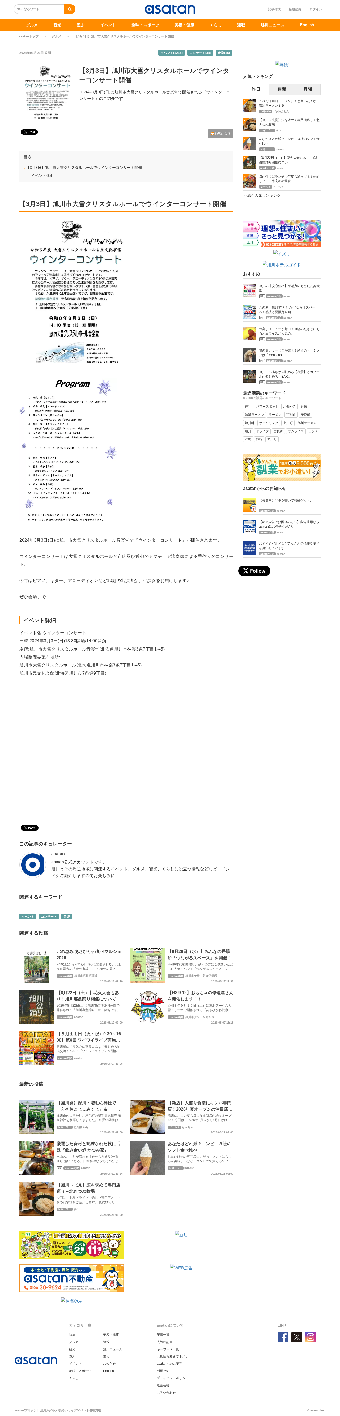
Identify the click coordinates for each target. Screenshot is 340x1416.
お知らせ (109, 1364)
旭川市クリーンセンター (201, 1017)
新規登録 (295, 9)
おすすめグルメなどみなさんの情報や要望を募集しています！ (289, 546)
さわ (76, 1209)
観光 (57, 25)
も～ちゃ (187, 1127)
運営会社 (163, 1385)
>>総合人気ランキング (262, 195)
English (307, 25)
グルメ (32, 25)
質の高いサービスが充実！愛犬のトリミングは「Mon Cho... (289, 353)
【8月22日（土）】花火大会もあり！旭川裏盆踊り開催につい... (289, 160)
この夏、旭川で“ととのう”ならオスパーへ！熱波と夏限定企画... (287, 310)
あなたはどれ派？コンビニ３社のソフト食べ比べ (289, 141)
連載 (241, 25)
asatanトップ (29, 36)
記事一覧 (163, 1335)
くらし (216, 25)
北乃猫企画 (80, 1127)
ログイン (315, 9)
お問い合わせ (166, 1392)
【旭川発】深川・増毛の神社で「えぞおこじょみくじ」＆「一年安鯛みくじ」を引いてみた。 (88, 1109)
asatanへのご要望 (169, 1364)
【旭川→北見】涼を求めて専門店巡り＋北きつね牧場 (289, 122)
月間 (307, 89)
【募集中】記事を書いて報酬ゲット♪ (285, 500)
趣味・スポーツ (145, 25)
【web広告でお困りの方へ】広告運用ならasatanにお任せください (289, 524)
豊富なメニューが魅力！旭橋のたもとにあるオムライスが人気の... (289, 331)
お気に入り (222, 134)
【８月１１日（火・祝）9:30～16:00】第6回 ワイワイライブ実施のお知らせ (89, 1040)
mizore (189, 1168)
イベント (108, 25)
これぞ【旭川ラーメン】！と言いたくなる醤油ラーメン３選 (289, 103)
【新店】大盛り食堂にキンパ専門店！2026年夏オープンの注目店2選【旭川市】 (199, 1109)
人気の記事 (165, 1342)
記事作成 (274, 9)
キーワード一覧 (168, 1349)
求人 (106, 1356)
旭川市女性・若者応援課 (201, 975)
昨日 (256, 89)
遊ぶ (81, 25)
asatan (58, 854)
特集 (72, 1335)
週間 (282, 89)
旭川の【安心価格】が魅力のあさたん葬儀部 (289, 288)
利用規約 (163, 1371)
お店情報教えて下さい (173, 1356)
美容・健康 (184, 25)
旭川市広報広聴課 (85, 975)
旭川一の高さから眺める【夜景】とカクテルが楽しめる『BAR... (289, 374)
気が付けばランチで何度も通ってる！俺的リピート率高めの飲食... (289, 179)
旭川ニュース (272, 25)
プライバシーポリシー (173, 1378)
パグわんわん (281, 111)
